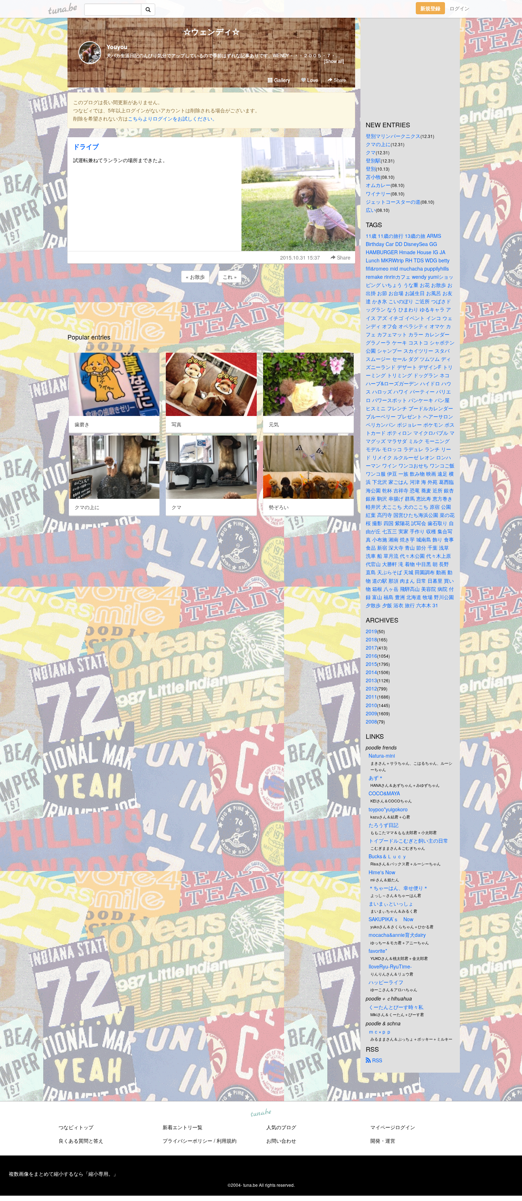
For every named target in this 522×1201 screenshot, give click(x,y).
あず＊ (376, 777)
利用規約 (226, 1140)
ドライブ (86, 146)
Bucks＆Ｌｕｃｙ (388, 856)
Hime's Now (382, 872)
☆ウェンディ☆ (211, 31)
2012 (371, 688)
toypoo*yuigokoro (388, 809)
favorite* (378, 950)
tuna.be (261, 1113)
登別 (371, 168)
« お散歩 (195, 276)
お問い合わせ (281, 1140)
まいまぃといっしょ (391, 903)
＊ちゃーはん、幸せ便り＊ (398, 887)
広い (371, 209)
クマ (371, 152)
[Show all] (334, 61)
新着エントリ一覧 (182, 1127)
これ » (230, 276)
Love (312, 80)
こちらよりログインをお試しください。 (172, 118)
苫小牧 (373, 176)
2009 (371, 713)
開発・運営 (382, 1140)
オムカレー (378, 184)
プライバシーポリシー (187, 1140)
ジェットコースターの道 (393, 201)
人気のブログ (281, 1127)
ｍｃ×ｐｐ (380, 1031)
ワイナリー (378, 193)
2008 (371, 721)
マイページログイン (392, 1127)
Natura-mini (382, 755)
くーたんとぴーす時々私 (396, 1006)
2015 (371, 663)
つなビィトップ (76, 1127)
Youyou (117, 47)
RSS (376, 1060)
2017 (371, 647)
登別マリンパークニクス (393, 135)
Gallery (281, 80)
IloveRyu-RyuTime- (390, 966)
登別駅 (373, 160)
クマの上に (378, 144)
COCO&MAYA (384, 793)
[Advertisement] (211, 303)
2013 (371, 680)
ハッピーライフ (386, 982)
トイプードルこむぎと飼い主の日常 (408, 840)
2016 (371, 655)
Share (339, 79)
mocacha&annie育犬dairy (397, 934)
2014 (371, 672)
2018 (371, 639)
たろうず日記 (383, 824)
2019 (371, 631)
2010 (371, 705)
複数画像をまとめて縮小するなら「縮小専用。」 (63, 1173)
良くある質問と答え (81, 1140)
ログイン (459, 8)
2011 (371, 696)
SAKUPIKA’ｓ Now (391, 919)
